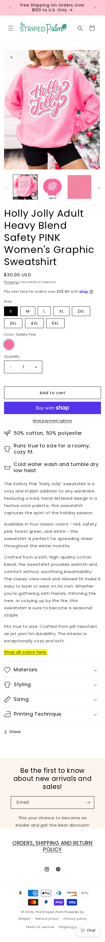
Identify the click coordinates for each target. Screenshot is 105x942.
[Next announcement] (95, 7)
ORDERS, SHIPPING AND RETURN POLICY (52, 846)
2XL (81, 311)
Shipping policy (72, 927)
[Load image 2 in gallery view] (52, 187)
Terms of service (40, 927)
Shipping (11, 282)
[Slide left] (6, 188)
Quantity (11, 356)
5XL (55, 323)
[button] (11, 28)
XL (61, 311)
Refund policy (47, 918)
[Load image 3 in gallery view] (79, 187)
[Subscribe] (88, 802)
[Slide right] (99, 188)
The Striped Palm (49, 912)
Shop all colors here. (25, 652)
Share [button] (15, 731)
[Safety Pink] (9, 344)
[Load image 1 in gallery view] (25, 187)
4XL (34, 323)
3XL (13, 323)
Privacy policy (75, 918)
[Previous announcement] (10, 7)
